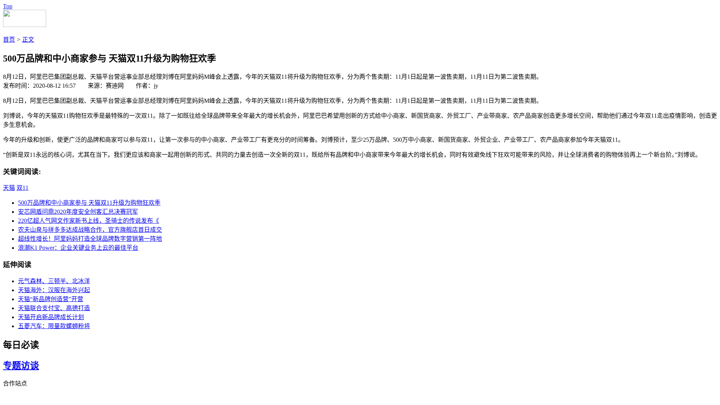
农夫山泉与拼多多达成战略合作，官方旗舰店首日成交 (90, 229)
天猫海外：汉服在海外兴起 (54, 290)
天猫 (9, 187)
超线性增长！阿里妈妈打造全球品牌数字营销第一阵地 (90, 239)
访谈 (30, 365)
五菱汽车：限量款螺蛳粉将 (54, 326)
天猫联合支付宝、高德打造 (54, 308)
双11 (22, 187)
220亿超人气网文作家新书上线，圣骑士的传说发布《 (88, 221)
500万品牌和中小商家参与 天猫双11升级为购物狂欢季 (89, 203)
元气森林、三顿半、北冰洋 (54, 281)
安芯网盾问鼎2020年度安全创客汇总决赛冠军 (78, 211)
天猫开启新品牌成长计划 (51, 317)
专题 (12, 365)
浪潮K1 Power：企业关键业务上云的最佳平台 (78, 247)
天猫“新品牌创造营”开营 (50, 299)
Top (7, 6)
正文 (28, 39)
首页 (9, 39)
